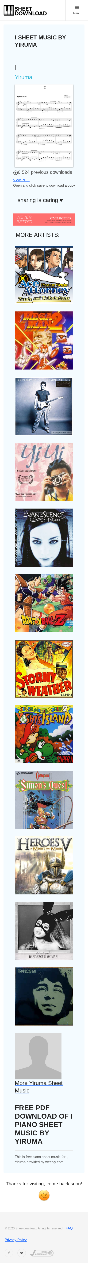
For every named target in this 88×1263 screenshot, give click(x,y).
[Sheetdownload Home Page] (25, 10)
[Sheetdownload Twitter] (21, 1253)
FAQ (69, 1228)
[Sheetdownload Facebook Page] (9, 1253)
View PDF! (21, 180)
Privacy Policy (16, 1240)
